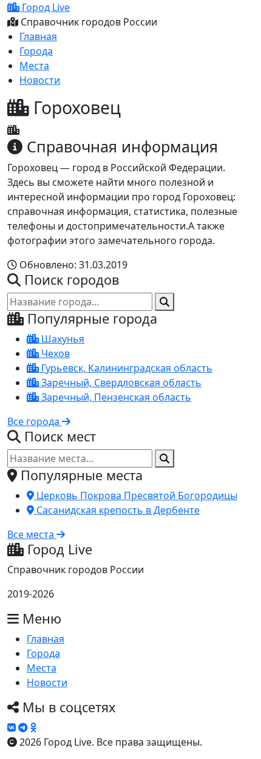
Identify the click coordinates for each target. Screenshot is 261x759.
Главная (38, 36)
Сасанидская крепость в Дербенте (117, 510)
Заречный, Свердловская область (120, 382)
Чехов (54, 353)
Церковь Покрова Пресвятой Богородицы (135, 495)
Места (34, 65)
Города (36, 51)
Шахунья (61, 338)
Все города (34, 421)
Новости (39, 80)
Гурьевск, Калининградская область (125, 368)
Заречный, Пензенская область (115, 397)
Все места (31, 534)
